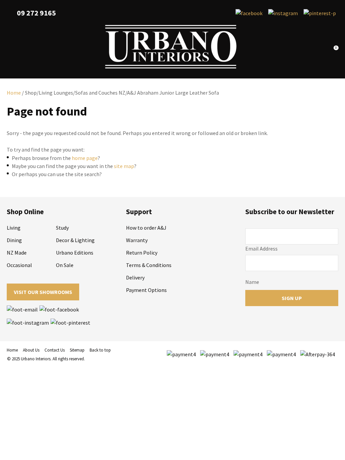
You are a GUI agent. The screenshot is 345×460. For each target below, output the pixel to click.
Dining (14, 240)
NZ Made (17, 252)
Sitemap (77, 350)
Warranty (137, 240)
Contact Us (54, 350)
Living (14, 227)
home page (85, 158)
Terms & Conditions (148, 265)
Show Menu (11, 47)
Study (62, 227)
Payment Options (146, 290)
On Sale (64, 265)
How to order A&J (146, 227)
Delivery (135, 277)
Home (14, 92)
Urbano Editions (74, 252)
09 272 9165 (36, 13)
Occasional (19, 265)
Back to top (100, 350)
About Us (31, 350)
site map (124, 166)
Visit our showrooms (43, 292)
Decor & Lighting (75, 240)
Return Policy (141, 252)
